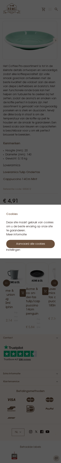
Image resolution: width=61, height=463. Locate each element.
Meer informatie (16, 234)
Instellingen (13, 250)
